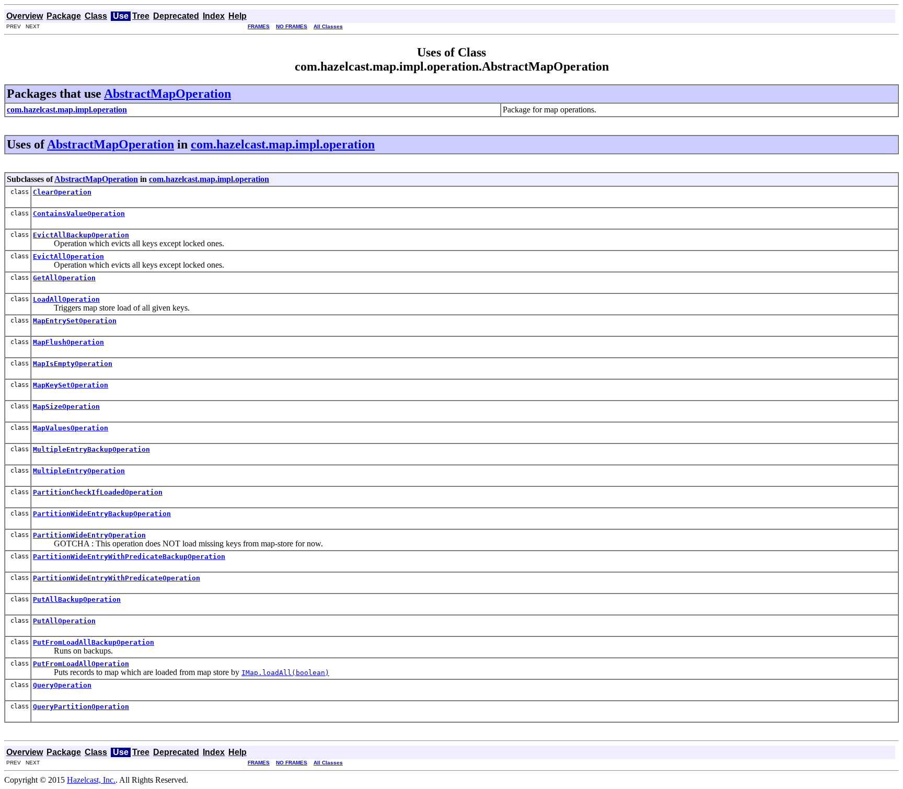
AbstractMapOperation (167, 93)
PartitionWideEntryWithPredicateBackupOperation (129, 557)
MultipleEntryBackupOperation (91, 449)
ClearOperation (62, 192)
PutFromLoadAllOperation (81, 664)
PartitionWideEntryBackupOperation (102, 514)
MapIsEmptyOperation (72, 364)
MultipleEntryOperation (79, 471)
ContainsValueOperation (79, 214)
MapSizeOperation (66, 406)
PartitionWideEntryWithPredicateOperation (116, 578)
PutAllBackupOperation (77, 599)
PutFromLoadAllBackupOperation (93, 642)
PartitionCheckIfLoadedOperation (98, 492)
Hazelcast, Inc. (91, 779)
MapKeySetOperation (70, 385)
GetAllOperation (64, 278)
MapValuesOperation (70, 428)
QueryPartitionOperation (81, 707)
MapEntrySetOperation (75, 321)
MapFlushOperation (68, 342)
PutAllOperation (64, 621)
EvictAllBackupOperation (81, 235)
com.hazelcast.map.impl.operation (283, 144)
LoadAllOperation (66, 299)
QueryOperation (62, 685)
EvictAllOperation (68, 256)
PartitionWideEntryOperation (89, 535)
